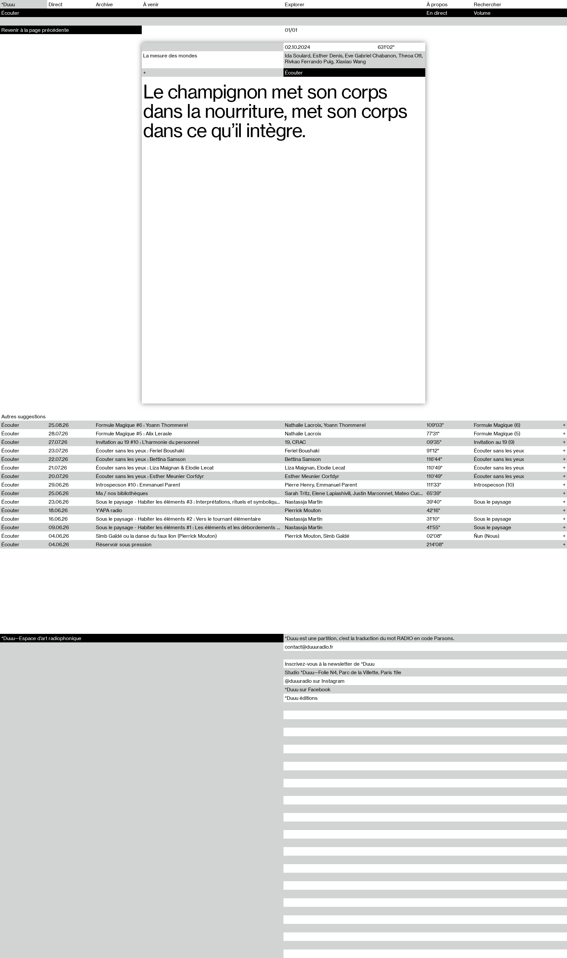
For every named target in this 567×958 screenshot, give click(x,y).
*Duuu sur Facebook (307, 689)
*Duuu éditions (301, 698)
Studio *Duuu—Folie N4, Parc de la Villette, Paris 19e (343, 672)
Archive (104, 4)
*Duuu (8, 4)
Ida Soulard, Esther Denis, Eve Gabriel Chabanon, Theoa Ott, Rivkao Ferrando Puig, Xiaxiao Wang (354, 58)
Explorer (294, 4)
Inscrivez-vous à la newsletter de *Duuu (329, 664)
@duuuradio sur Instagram (315, 681)
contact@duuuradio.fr (309, 647)
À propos (437, 4)
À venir (151, 4)
